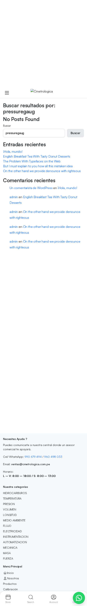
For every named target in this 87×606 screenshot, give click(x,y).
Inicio (10, 572)
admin (14, 197)
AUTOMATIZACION (15, 542)
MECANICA (10, 547)
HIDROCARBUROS (15, 493)
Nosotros (13, 578)
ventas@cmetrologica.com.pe (30, 464)
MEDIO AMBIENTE (14, 520)
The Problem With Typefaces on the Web (31, 161)
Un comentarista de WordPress (31, 188)
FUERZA (8, 558)
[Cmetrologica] (47, 92)
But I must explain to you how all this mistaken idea (38, 166)
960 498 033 (53, 456)
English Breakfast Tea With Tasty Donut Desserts (36, 156)
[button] (79, 598)
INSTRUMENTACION (15, 536)
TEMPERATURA (12, 498)
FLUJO (7, 525)
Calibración (10, 589)
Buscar (7, 125)
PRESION (9, 504)
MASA (7, 553)
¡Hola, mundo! (12, 151)
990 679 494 (33, 456)
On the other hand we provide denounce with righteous (42, 171)
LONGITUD (10, 515)
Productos (10, 583)
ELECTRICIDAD (12, 531)
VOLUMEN (9, 509)
